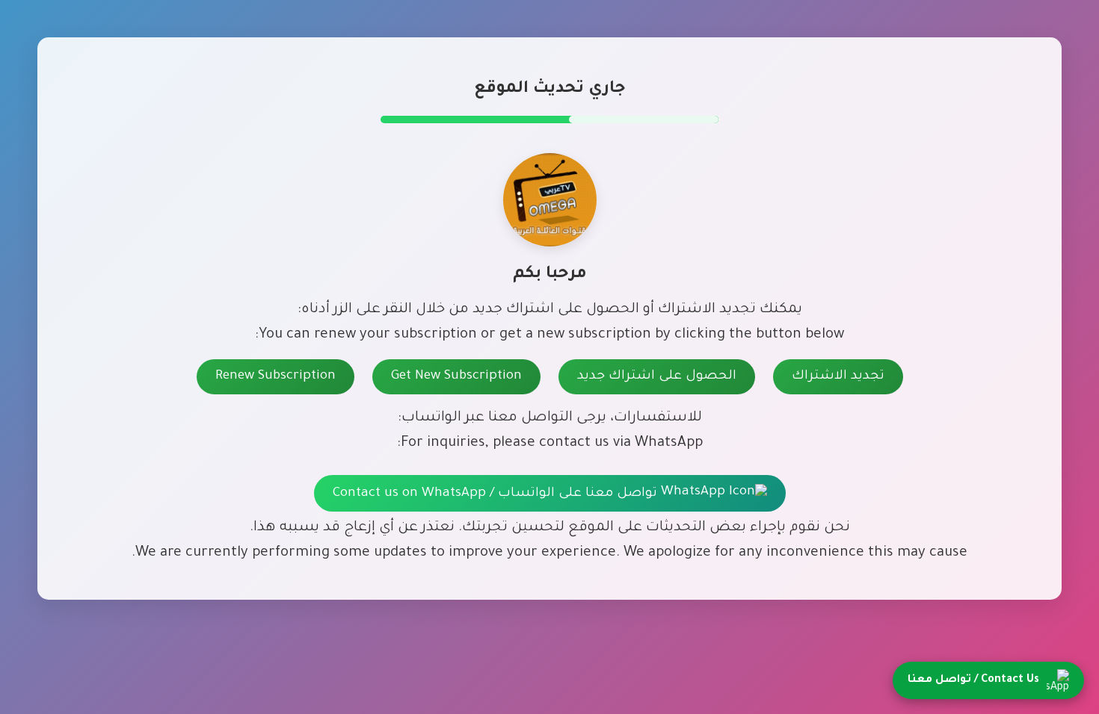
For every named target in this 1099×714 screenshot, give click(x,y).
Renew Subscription (275, 377)
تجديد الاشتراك (838, 377)
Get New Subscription (456, 377)
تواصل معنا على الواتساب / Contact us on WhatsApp (497, 494)
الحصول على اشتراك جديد (656, 377)
